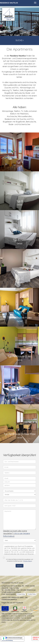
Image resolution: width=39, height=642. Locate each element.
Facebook (19, 603)
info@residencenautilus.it (11, 592)
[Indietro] (3, 22)
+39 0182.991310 (9, 590)
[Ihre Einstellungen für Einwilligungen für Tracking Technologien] (4, 638)
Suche (19, 40)
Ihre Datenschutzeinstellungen (14, 637)
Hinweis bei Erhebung (7, 640)
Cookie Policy (32, 594)
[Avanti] (36, 22)
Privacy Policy (28, 561)
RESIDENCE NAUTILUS (9, 3)
